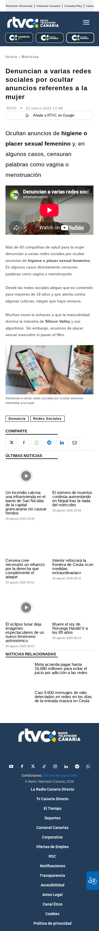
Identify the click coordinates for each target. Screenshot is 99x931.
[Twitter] (33, 767)
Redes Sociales (47, 419)
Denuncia (17, 419)
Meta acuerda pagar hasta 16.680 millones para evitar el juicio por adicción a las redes (61, 668)
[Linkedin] (61, 442)
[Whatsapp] (88, 767)
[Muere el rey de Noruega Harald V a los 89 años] (73, 607)
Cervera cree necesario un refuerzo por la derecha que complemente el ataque (25, 568)
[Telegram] (48, 442)
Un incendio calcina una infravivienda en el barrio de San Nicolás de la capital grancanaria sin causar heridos (26, 502)
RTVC (12, 108)
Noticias (30, 56)
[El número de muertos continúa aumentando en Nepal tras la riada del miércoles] (73, 476)
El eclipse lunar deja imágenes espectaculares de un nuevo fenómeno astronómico (25, 632)
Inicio (12, 56)
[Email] (74, 442)
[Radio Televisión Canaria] (33, 22)
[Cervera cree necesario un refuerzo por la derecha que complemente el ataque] (26, 544)
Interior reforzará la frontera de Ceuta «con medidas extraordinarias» (72, 566)
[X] (11, 442)
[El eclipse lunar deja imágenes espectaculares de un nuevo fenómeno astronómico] (26, 607)
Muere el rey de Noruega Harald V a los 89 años (70, 628)
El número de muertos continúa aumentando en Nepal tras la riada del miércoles (72, 498)
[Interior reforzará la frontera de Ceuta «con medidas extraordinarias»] (73, 544)
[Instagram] (55, 767)
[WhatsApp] (36, 442)
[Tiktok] (44, 767)
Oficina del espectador (60, 775)
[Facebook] (23, 442)
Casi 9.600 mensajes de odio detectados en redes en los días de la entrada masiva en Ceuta (63, 696)
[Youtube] (11, 767)
